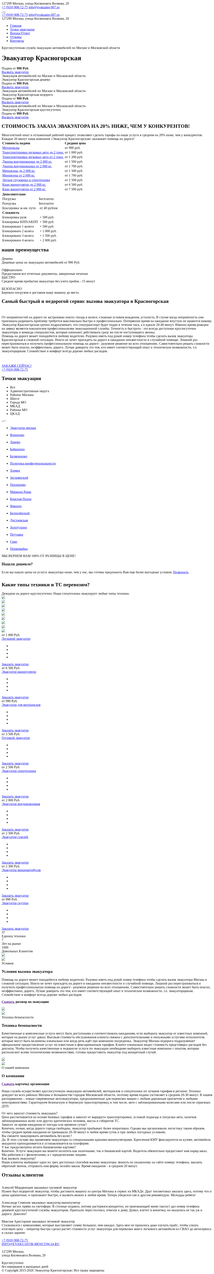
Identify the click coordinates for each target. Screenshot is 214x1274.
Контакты (17, 40)
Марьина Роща (20, 492)
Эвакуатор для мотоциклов (21, 705)
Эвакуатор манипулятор (19, 671)
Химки (15, 470)
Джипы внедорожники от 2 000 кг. (27, 166)
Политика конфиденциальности (33, 463)
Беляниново (18, 456)
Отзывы (16, 37)
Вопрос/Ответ (20, 33)
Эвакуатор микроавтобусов (21, 870)
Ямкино (16, 506)
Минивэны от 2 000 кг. (18, 175)
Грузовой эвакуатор (16, 738)
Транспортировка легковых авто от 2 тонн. (33, 157)
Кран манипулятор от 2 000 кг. (24, 189)
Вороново (17, 435)
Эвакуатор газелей (15, 837)
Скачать (8, 1002)
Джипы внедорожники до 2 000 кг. (27, 161)
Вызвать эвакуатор (15, 72)
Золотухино (18, 527)
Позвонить (181, 572)
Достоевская (19, 520)
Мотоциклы (10, 148)
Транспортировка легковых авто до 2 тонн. (33, 152)
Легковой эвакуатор (16, 638)
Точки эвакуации (22, 29)
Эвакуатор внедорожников (21, 804)
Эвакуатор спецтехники (19, 771)
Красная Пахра (20, 499)
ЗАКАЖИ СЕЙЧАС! (17, 365)
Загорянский (19, 477)
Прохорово (18, 485)
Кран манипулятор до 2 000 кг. (24, 184)
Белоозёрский (20, 513)
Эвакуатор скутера (15, 903)
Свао (13, 541)
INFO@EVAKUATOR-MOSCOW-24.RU (31, 1244)
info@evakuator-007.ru (44, 7)
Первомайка (19, 549)
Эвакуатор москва (23, 428)
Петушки (16, 534)
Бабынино (17, 449)
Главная (15, 25)
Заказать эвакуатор (15, 664)
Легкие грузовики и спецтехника (26, 180)
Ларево (15, 442)
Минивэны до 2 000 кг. (18, 171)
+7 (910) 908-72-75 (15, 7)
